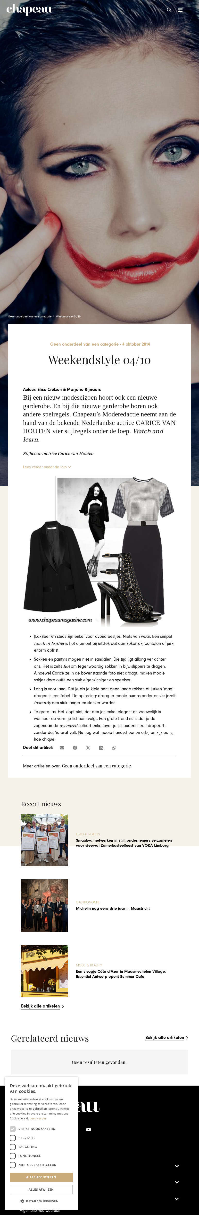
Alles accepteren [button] (41, 1177)
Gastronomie (88, 902)
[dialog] (41, 1143)
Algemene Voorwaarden (40, 1210)
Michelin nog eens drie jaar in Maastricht (113, 908)
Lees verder (38, 1118)
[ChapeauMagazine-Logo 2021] (29, 10)
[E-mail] (61, 747)
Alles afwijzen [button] (41, 1190)
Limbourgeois (88, 834)
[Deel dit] (75, 747)
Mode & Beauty (89, 965)
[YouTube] (88, 1129)
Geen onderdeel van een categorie (96, 766)
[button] (169, 10)
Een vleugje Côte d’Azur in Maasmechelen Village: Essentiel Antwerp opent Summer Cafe (121, 974)
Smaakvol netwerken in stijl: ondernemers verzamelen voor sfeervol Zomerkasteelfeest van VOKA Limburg (124, 843)
